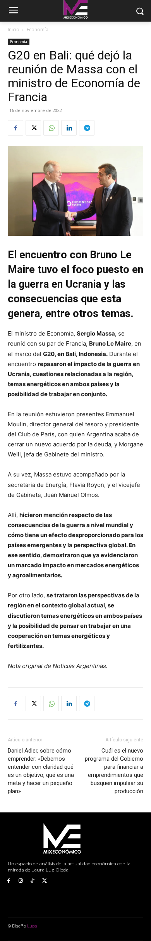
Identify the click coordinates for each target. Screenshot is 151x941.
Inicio (13, 29)
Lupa (32, 926)
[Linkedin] (69, 128)
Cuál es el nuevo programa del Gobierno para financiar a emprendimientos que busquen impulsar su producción (114, 771)
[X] (33, 128)
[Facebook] (15, 128)
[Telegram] (86, 128)
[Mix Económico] (75, 839)
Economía (37, 29)
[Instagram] (21, 881)
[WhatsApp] (51, 128)
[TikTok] (33, 881)
